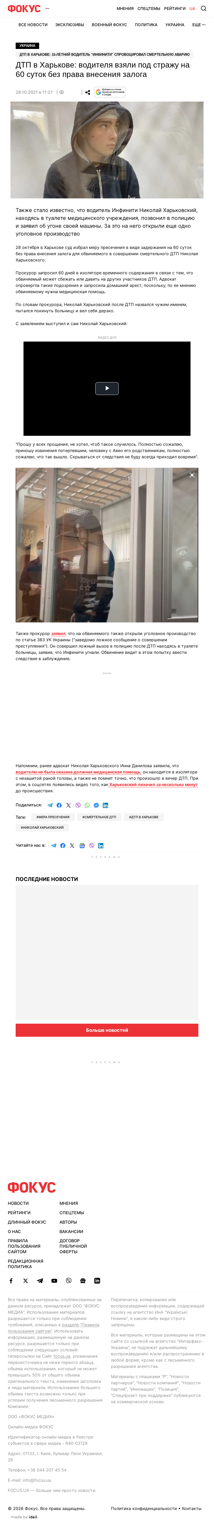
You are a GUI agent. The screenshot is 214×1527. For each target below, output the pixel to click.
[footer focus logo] (32, 1187)
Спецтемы (149, 8)
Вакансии (71, 1231)
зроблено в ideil (24, 1517)
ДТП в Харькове (144, 817)
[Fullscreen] (192, 475)
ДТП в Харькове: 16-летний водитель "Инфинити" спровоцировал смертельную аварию (104, 55)
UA (192, 8)
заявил (58, 633)
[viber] (68, 1280)
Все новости (33, 24)
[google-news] (83, 1280)
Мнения (125, 8)
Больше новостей (107, 1030)
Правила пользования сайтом (24, 1246)
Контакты (191, 1508)
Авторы (68, 1222)
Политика (146, 24)
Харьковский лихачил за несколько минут (153, 784)
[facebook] (11, 1280)
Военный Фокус (109, 24)
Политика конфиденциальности (144, 1508)
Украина (175, 24)
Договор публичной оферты (73, 1246)
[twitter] (25, 1280)
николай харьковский (43, 827)
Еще (196, 24)
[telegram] (40, 1280)
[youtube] (54, 1280)
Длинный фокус (27, 1222)
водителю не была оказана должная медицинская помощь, (78, 771)
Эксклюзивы (69, 24)
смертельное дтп (100, 817)
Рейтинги (175, 8)
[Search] (203, 8)
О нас (14, 1231)
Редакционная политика (25, 1263)
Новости (18, 1203)
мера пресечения (54, 817)
